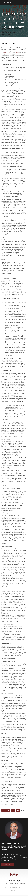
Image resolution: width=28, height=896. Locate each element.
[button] (7, 864)
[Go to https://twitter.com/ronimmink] (16, 874)
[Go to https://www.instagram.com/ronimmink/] (14, 874)
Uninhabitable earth (7, 52)
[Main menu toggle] (25, 2)
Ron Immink (7, 3)
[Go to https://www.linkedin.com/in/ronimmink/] (11, 874)
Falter (17, 52)
